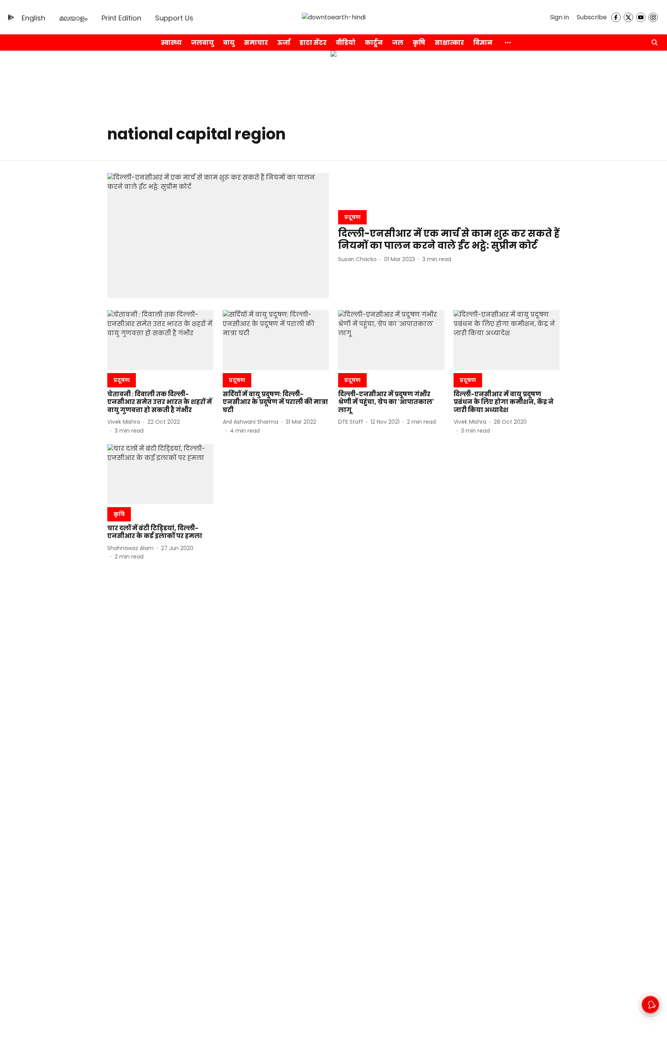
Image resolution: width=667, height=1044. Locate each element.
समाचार (256, 42)
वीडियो (346, 42)
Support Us (174, 18)
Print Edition (121, 18)
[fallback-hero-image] (218, 235)
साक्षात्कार (449, 42)
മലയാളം (73, 18)
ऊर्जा (283, 42)
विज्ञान (483, 42)
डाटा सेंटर (313, 42)
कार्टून (374, 42)
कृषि (419, 42)
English (33, 18)
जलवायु (202, 42)
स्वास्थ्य (171, 42)
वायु (229, 42)
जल (397, 42)
